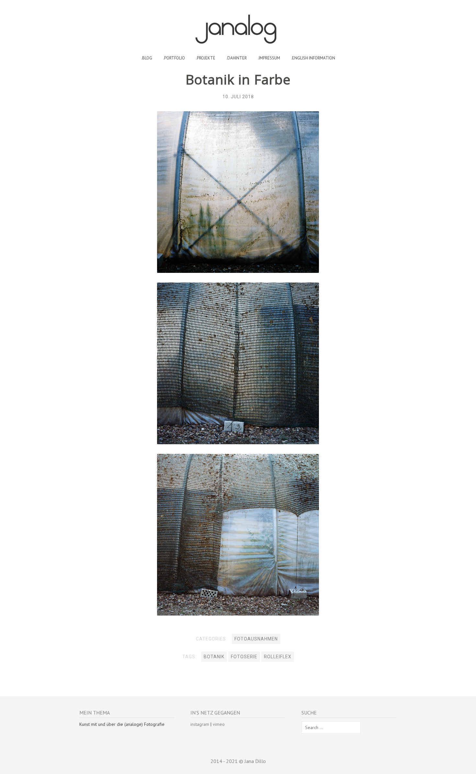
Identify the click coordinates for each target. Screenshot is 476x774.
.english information (313, 58)
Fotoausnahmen (256, 638)
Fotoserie (244, 656)
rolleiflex (277, 656)
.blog (146, 58)
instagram (199, 724)
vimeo (219, 724)
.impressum (269, 58)
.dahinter (236, 58)
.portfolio (174, 58)
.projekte (205, 58)
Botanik (214, 656)
